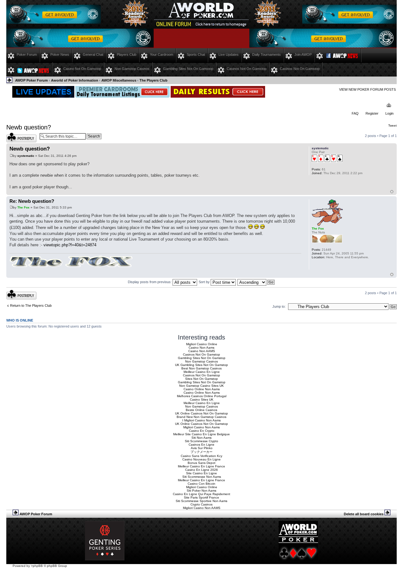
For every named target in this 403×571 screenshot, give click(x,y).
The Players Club (153, 80)
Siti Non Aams (201, 437)
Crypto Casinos (201, 504)
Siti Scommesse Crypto (201, 441)
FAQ (355, 113)
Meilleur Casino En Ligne (202, 372)
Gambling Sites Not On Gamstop (188, 69)
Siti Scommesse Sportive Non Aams (201, 501)
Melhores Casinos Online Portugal (201, 396)
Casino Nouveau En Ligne (201, 459)
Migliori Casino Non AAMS (201, 508)
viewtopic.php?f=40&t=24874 (69, 245)
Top (392, 191)
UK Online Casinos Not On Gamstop (201, 413)
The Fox (23, 207)
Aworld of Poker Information (74, 80)
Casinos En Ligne (201, 444)
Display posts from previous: (150, 282)
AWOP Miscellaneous (118, 80)
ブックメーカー (201, 452)
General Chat (93, 54)
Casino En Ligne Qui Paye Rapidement (201, 494)
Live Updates (229, 54)
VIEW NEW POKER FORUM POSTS (367, 89)
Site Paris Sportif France (201, 497)
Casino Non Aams (201, 347)
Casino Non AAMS (201, 351)
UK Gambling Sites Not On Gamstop (201, 365)
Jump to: (279, 306)
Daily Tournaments (266, 54)
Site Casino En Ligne (201, 473)
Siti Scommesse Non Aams (201, 476)
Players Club (126, 54)
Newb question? (28, 127)
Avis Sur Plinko (202, 448)
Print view (389, 105)
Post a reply (15, 134)
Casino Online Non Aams (202, 389)
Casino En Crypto (201, 430)
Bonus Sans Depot (201, 463)
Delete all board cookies (363, 514)
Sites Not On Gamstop (201, 378)
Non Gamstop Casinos (132, 69)
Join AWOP (303, 54)
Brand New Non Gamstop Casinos (201, 417)
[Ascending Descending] (256, 282)
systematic (25, 155)
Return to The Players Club (31, 305)
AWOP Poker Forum (31, 80)
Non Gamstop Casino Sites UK (201, 385)
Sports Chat (196, 54)
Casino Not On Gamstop (82, 69)
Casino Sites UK (201, 399)
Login (389, 113)
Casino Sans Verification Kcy (201, 456)
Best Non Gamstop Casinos (201, 368)
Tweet (392, 125)
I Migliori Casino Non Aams (201, 420)
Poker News (59, 54)
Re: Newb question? (31, 201)
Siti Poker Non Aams (201, 490)
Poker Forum (27, 54)
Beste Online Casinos (201, 410)
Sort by (205, 282)
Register (372, 113)
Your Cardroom (161, 54)
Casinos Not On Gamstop (246, 69)
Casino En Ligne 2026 (201, 469)
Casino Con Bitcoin (201, 483)
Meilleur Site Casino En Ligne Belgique (201, 434)
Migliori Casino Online (201, 344)
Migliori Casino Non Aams (201, 427)
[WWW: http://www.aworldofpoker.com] (315, 265)
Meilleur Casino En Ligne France (201, 466)
